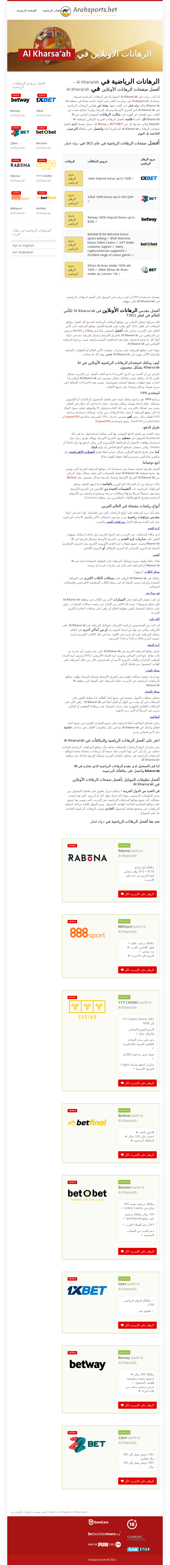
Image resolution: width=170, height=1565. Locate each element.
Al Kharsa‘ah (127, 856)
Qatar (52, 1512)
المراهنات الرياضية (54, 10)
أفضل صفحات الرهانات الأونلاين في (28, 1512)
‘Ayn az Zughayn (23, 245)
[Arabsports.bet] (89, 11)
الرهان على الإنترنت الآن (139, 894)
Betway (102, 124)
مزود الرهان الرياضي (73, 178)
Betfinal (71, 477)
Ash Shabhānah (22, 252)
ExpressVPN (72, 416)
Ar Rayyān (64, 1512)
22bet (88, 330)
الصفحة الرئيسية (26, 10)
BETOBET (116, 124)
